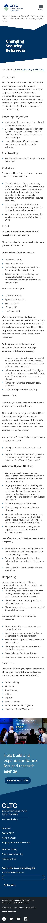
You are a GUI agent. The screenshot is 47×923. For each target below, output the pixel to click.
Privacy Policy (7, 907)
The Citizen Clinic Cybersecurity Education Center (23, 20)
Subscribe (10, 885)
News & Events (9, 837)
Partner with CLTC (18, 780)
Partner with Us (9, 859)
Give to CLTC (8, 833)
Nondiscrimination (9, 912)
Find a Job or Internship (12, 854)
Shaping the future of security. (23, 16)
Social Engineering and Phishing (30, 69)
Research (6, 828)
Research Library (9, 849)
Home (4, 16)
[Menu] (40, 6)
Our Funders (19, 907)
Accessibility (30, 907)
